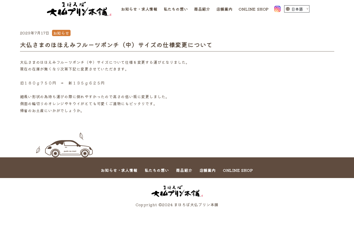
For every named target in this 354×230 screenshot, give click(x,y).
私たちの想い (176, 9)
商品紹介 (202, 9)
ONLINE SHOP (254, 9)
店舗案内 (224, 9)
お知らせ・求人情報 (139, 9)
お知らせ (61, 33)
